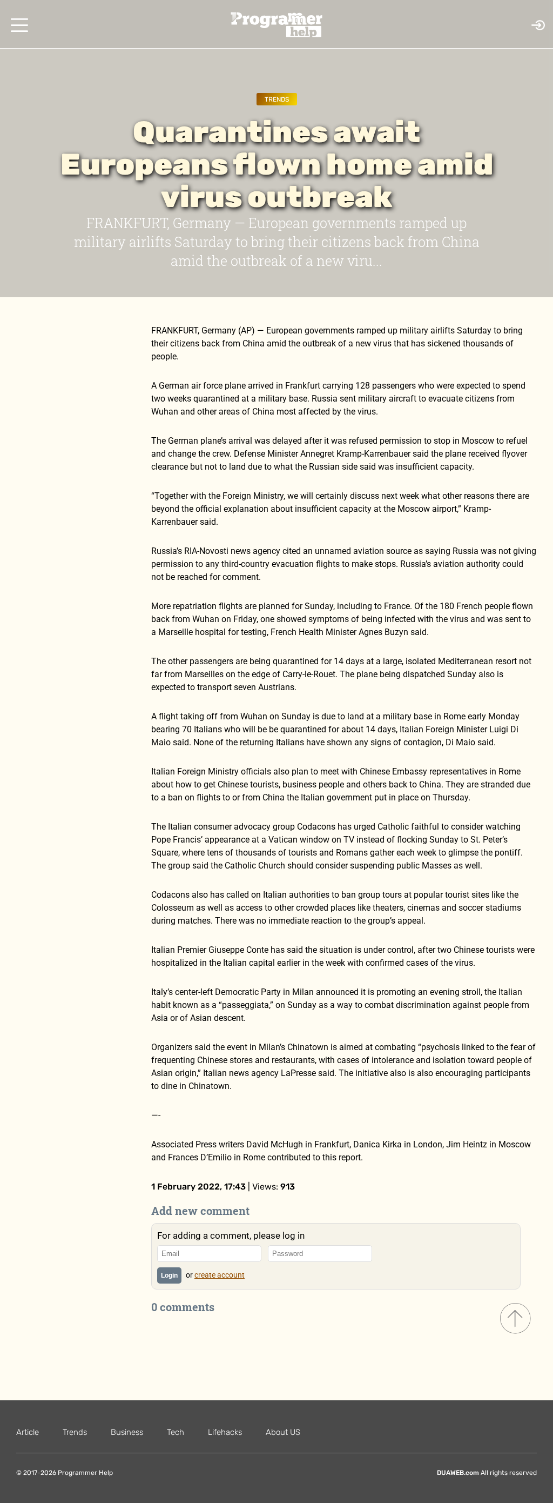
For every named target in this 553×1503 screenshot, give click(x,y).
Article (27, 1432)
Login (169, 1275)
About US (283, 1432)
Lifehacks (225, 1432)
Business (127, 1432)
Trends (277, 99)
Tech (175, 1432)
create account (219, 1275)
